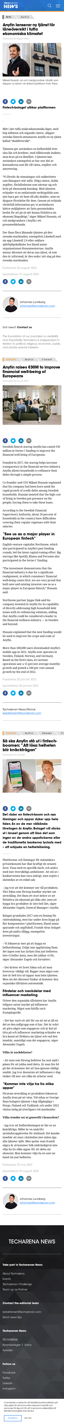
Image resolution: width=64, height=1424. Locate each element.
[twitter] (13, 102)
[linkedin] (21, 102)
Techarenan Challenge (17, 1284)
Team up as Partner (15, 1289)
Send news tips (12, 1317)
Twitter (6, 1378)
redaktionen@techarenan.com (22, 713)
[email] (29, 102)
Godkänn (12, 1418)
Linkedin (8, 1383)
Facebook (9, 1373)
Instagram (9, 1388)
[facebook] (5, 102)
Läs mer (28, 1418)
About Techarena (13, 1274)
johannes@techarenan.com (37, 306)
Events (7, 1279)
